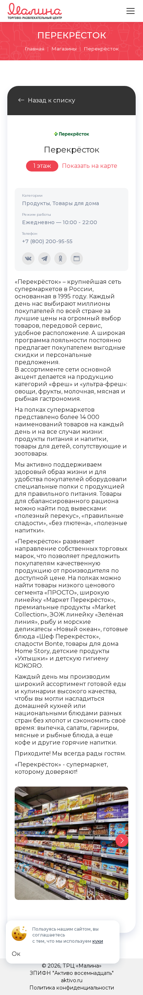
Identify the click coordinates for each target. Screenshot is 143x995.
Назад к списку (51, 100)
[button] (121, 840)
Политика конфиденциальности (71, 987)
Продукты (36, 203)
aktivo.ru (71, 980)
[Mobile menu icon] (130, 11)
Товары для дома (75, 203)
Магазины (64, 49)
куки (97, 941)
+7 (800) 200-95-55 (47, 241)
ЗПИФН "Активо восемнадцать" (72, 973)
